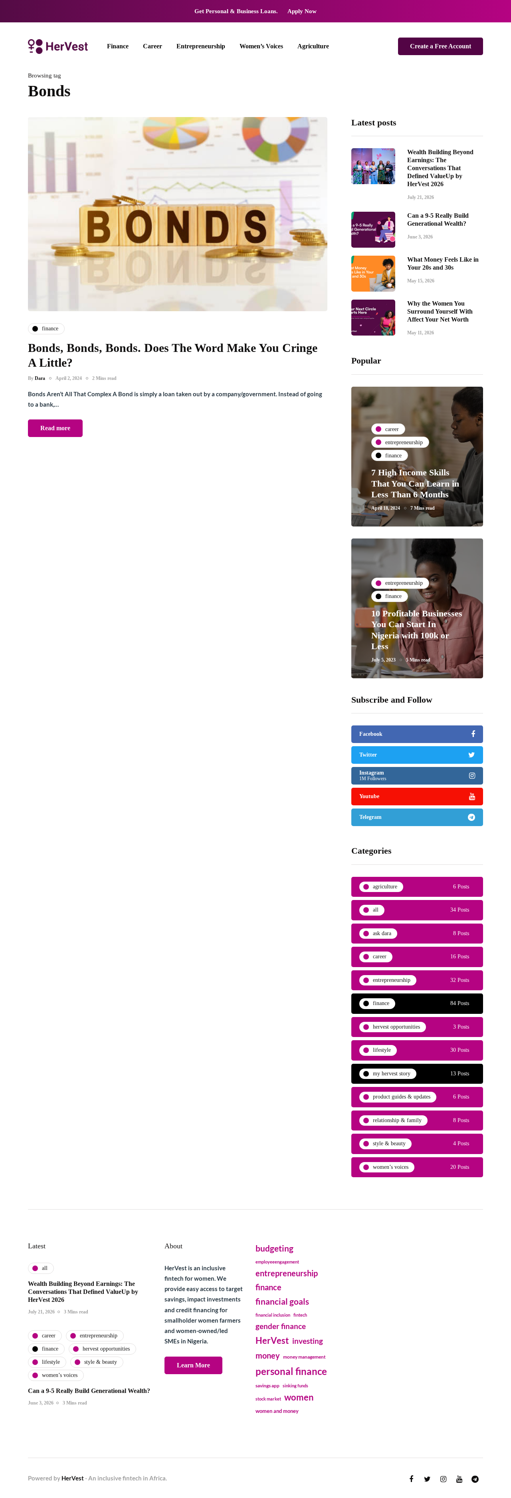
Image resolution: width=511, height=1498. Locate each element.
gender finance (281, 1326)
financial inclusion (273, 1314)
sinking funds (295, 1385)
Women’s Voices (261, 46)
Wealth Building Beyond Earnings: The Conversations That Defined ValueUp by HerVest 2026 (440, 168)
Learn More (193, 1365)
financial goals (282, 1301)
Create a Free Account (440, 46)
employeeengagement (277, 1261)
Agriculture (313, 46)
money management (304, 1357)
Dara (40, 378)
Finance (118, 46)
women (299, 1397)
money (268, 1355)
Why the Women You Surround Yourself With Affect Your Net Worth (440, 311)
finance (268, 1287)
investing (307, 1340)
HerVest (272, 1340)
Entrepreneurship (200, 46)
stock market (268, 1398)
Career (152, 46)
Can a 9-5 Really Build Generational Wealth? (89, 1390)
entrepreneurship (287, 1273)
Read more (55, 428)
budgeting (274, 1248)
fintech (300, 1314)
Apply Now (302, 11)
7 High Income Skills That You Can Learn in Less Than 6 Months (415, 483)
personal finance (291, 1371)
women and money (277, 1411)
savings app (267, 1386)
